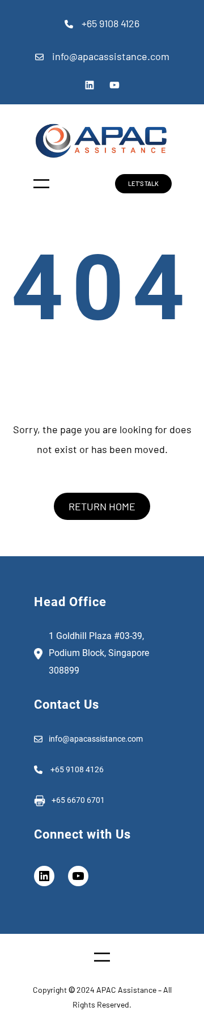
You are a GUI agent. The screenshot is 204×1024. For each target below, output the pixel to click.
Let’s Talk (143, 183)
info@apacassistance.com (110, 56)
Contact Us (66, 704)
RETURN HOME (102, 506)
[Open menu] (41, 184)
